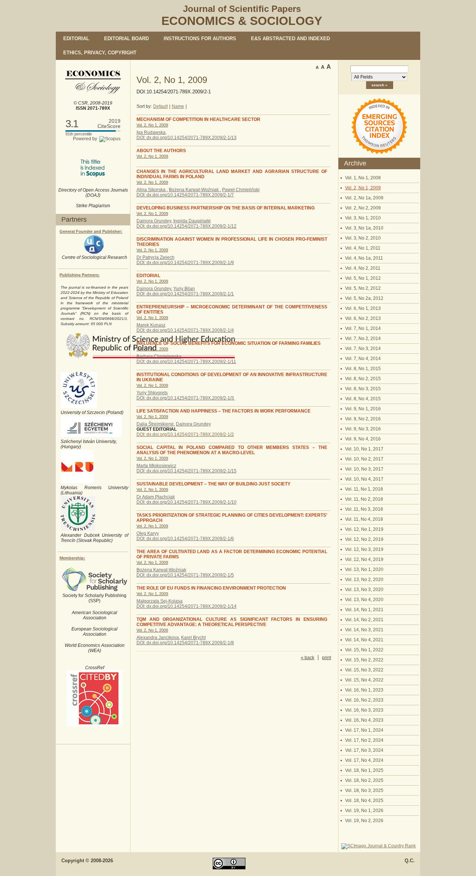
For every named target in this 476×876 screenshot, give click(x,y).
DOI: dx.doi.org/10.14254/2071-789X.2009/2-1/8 (185, 642)
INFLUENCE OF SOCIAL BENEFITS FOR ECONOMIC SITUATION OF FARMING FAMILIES (228, 343)
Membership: (72, 558)
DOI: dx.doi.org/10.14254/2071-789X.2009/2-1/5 (185, 575)
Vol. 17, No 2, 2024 (364, 740)
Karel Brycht (193, 637)
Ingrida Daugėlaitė (192, 221)
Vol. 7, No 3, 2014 (363, 348)
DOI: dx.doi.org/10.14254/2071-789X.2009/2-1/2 (185, 434)
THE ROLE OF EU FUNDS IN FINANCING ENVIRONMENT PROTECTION (211, 588)
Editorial (76, 38)
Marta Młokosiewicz (156, 465)
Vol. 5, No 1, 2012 (363, 278)
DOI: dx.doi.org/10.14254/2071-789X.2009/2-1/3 (185, 398)
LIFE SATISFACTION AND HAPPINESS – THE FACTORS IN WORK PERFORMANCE (223, 411)
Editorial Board (126, 38)
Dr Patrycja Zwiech (155, 257)
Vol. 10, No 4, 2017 (364, 479)
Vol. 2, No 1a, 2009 (364, 197)
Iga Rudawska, (151, 132)
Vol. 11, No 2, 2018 (364, 499)
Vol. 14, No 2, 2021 (364, 619)
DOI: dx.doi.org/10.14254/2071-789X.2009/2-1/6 (185, 538)
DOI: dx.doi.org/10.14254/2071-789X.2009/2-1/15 (186, 471)
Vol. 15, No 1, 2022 (364, 649)
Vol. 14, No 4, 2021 (364, 639)
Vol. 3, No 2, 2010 (363, 238)
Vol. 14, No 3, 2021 (364, 629)
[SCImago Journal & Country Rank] (378, 845)
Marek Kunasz (150, 325)
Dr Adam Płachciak (155, 497)
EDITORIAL (148, 275)
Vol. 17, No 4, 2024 (364, 760)
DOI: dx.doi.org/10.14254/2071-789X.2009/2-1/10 (186, 502)
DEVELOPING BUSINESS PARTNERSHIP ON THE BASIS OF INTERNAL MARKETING (225, 208)
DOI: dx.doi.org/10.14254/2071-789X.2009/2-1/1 (185, 293)
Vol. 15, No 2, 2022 (364, 659)
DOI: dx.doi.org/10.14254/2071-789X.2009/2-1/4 (185, 330)
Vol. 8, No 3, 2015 (363, 388)
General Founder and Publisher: (91, 231)
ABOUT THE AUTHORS (161, 150)
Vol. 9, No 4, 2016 (363, 439)
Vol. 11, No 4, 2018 (364, 519)
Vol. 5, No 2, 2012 (363, 288)
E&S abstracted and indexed (290, 38)
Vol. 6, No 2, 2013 (363, 318)
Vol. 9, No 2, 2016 (363, 418)
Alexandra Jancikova (157, 637)
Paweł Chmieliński (241, 189)
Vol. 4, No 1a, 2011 (364, 258)
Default (160, 106)
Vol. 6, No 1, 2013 (363, 308)
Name (178, 106)
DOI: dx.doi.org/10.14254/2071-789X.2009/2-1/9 (185, 262)
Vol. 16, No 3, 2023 (364, 710)
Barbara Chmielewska (158, 356)
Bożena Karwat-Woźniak (194, 189)
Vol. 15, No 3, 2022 (364, 670)
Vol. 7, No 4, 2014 (363, 358)
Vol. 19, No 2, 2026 (364, 820)
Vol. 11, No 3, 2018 (364, 509)
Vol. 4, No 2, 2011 (362, 268)
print (326, 657)
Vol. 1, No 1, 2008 (363, 177)
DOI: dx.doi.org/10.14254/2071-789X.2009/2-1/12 (186, 226)
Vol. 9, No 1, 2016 (363, 408)
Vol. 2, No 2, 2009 (363, 208)
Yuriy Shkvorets (152, 392)
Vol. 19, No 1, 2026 (364, 810)
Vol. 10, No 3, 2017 (364, 469)
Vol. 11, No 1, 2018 (364, 489)
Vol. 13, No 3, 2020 (364, 589)
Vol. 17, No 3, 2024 (364, 750)
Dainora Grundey (153, 221)
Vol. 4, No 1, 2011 (362, 248)
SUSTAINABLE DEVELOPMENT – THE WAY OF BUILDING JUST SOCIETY (213, 484)
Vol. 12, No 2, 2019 (364, 539)
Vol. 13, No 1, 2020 (364, 569)
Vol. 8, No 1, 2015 (363, 368)
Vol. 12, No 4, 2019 (364, 559)
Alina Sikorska (151, 189)
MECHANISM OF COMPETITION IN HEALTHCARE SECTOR (198, 119)
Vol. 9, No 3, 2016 (363, 428)
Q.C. (410, 860)
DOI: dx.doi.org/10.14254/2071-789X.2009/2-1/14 (186, 606)
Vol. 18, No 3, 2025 (364, 790)
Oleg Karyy (147, 533)
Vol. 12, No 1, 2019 (364, 529)
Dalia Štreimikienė (155, 424)
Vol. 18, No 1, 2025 (364, 770)
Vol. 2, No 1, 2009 (363, 187)
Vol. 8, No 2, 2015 (363, 378)
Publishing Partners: (80, 275)
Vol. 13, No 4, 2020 (364, 599)
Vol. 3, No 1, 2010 (363, 218)
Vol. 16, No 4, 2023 (364, 720)
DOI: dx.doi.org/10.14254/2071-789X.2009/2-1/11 (186, 361)
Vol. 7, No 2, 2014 (363, 338)
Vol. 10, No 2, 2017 (364, 459)
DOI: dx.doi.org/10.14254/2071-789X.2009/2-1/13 (186, 137)
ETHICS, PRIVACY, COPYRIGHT (99, 52)
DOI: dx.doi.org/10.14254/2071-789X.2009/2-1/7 (185, 195)
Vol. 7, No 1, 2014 (363, 328)
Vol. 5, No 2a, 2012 (364, 298)
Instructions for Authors (200, 38)
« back (307, 657)
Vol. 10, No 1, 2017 (364, 449)
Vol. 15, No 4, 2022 (364, 680)
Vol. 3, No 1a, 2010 (364, 228)
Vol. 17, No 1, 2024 (364, 730)
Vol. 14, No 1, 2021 (364, 609)
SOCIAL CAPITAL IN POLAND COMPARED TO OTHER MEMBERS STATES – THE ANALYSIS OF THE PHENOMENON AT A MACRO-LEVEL (231, 450)
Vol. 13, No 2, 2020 (364, 579)
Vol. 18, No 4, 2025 (364, 800)
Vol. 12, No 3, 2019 (364, 549)
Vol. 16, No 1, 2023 (364, 690)
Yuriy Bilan (184, 288)
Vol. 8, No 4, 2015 (363, 398)
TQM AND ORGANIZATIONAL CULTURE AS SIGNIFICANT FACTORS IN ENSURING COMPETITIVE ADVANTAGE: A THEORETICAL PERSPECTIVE (231, 622)
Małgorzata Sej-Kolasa (159, 601)
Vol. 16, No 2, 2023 (364, 700)
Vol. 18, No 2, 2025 (364, 780)
